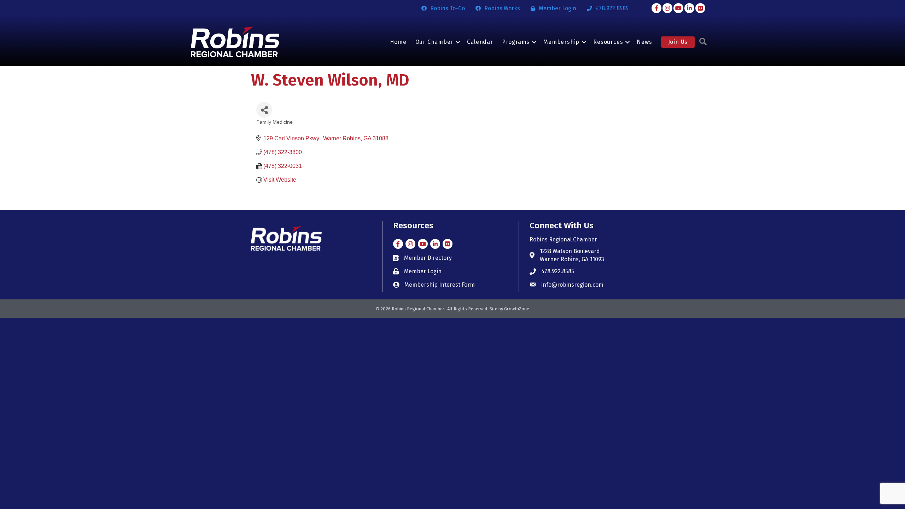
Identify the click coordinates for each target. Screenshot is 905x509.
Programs (516, 42)
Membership (561, 42)
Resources (608, 42)
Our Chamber (434, 42)
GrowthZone (516, 308)
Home (398, 42)
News (644, 42)
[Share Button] (264, 110)
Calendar (480, 42)
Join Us (678, 42)
